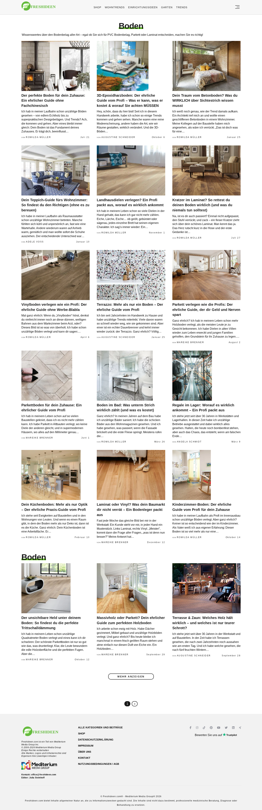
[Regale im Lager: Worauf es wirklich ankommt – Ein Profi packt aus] (206, 376)
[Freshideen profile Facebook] (191, 727)
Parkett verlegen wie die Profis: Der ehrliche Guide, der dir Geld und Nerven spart (206, 310)
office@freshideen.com (43, 774)
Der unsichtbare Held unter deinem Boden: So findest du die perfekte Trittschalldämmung (51, 623)
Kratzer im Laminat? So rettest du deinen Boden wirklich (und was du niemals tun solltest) (202, 205)
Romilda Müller (38, 137)
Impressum (86, 745)
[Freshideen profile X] (226, 727)
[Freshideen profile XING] (240, 727)
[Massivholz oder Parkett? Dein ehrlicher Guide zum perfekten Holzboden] (131, 588)
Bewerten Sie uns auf (209, 735)
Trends (181, 7)
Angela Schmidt (189, 441)
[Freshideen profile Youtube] (219, 727)
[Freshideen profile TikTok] (204, 727)
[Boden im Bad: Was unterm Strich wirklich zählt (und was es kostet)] (131, 376)
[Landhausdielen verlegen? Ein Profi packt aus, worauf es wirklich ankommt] (131, 170)
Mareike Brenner (190, 342)
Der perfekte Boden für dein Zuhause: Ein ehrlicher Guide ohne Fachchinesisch (53, 100)
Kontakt (84, 757)
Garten (167, 7)
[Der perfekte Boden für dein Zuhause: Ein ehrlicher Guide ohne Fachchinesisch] (55, 66)
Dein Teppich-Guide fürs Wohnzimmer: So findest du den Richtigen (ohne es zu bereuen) (55, 205)
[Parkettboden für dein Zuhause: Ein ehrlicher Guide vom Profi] (55, 376)
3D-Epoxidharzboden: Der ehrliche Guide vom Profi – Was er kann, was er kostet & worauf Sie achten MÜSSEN (130, 100)
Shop (97, 7)
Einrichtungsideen (143, 7)
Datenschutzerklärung (96, 739)
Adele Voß (35, 242)
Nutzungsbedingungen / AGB (98, 763)
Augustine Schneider (118, 137)
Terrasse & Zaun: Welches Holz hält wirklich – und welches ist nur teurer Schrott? (203, 623)
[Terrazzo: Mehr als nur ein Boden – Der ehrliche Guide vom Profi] (131, 275)
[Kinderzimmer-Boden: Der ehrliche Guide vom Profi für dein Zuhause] (206, 475)
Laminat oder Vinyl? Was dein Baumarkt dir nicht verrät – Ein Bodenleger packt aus (131, 509)
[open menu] (237, 7)
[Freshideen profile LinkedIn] (233, 727)
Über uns (84, 751)
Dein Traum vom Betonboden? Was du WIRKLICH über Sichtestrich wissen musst (204, 100)
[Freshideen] (38, 7)
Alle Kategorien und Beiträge (100, 727)
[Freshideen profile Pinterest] (212, 727)
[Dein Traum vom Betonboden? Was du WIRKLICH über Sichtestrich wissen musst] (206, 66)
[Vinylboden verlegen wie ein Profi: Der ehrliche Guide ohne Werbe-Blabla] (55, 275)
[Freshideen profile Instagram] (197, 727)
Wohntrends (115, 7)
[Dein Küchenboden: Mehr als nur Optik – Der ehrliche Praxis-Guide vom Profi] (55, 475)
